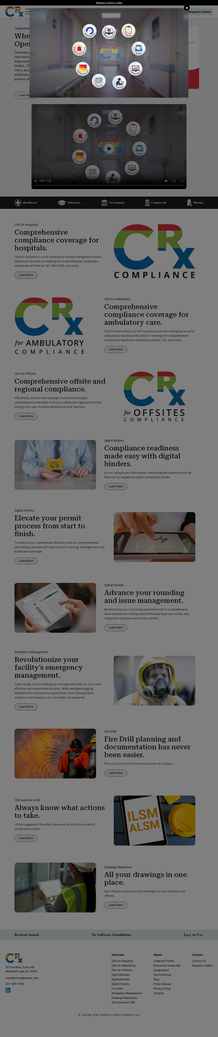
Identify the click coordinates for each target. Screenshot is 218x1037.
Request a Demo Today (109, 2)
